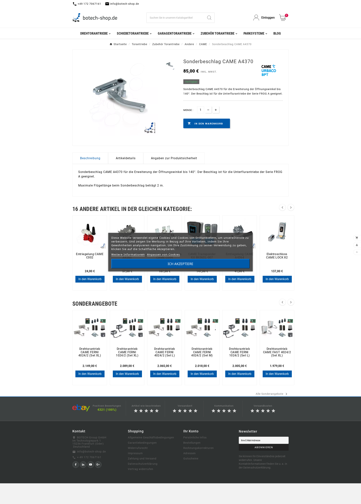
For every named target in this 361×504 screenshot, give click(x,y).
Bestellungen (192, 442)
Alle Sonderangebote (272, 394)
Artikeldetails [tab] (126, 158)
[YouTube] (91, 465)
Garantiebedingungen (142, 442)
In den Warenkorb (90, 279)
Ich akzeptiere (180, 263)
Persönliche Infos (195, 437)
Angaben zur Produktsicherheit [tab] (174, 158)
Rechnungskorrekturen (198, 447)
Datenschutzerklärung (143, 463)
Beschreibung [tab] (90, 158)
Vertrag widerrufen (140, 469)
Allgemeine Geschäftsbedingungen (151, 437)
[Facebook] (76, 465)
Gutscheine (190, 458)
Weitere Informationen (128, 254)
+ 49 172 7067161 (89, 457)
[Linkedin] (83, 465)
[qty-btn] (215, 109)
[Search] (209, 18)
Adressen (189, 453)
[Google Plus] (98, 465)
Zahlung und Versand (142, 458)
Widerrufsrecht (138, 447)
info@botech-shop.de (91, 451)
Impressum (135, 453)
